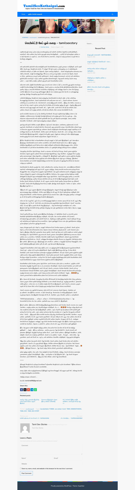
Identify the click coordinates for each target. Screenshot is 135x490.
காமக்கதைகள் (30, 409)
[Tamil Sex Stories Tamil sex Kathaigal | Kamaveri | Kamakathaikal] (44, 6)
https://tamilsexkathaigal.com (57, 424)
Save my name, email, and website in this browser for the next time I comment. (47, 468)
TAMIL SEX (23, 411)
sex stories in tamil (60, 409)
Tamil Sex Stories (39, 424)
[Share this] (21, 389)
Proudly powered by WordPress (61, 486)
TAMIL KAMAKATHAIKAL (74, 409)
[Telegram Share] (31, 389)
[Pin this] (28, 389)
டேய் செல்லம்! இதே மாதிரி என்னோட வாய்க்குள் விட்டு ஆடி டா (72, 401)
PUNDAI (51, 409)
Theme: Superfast (78, 486)
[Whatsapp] (35, 389)
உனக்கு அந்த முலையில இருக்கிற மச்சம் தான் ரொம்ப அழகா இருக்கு (29, 401)
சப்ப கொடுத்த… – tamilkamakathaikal (71, 417)
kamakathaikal (44, 409)
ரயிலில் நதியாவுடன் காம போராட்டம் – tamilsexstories (34, 417)
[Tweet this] (25, 389)
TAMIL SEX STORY (33, 411)
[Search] (112, 14)
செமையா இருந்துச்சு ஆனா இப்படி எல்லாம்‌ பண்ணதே (49, 400)
